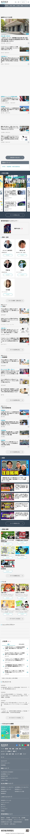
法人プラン (3, 806)
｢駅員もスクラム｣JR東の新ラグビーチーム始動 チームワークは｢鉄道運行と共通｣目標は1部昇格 (9, 443)
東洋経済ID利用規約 (18, 821)
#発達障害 (9, 166)
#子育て (4, 166)
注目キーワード (6, 162)
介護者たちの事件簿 (19, 592)
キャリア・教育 (18, 754)
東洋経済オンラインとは (6, 800)
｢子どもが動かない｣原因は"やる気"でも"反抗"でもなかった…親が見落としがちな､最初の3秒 (10, 310)
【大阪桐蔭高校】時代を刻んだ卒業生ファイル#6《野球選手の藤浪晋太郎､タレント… (15, 665)
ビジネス (3, 754)
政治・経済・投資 (10, 754)
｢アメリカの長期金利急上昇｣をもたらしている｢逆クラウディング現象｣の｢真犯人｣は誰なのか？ (10, 99)
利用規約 (3, 810)
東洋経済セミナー (18, 789)
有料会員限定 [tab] (21, 644)
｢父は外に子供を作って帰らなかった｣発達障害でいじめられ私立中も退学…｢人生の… (15, 653)
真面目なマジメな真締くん (21, 609)
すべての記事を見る (15, 349)
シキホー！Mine (4, 780)
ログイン (23, 2)
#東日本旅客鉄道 (16, 166)
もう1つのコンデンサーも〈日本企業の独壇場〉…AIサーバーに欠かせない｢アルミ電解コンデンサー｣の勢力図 (11, 204)
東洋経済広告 (3, 791)
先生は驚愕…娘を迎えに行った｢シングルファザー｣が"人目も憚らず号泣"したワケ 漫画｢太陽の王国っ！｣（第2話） (9, 331)
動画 (22, 5)
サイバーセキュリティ (5, 763)
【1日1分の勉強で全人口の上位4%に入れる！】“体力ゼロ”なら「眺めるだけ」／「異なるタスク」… (21, 505)
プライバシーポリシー (18, 819)
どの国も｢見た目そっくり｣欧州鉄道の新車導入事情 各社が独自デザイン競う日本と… (15, 647)
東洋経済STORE (4, 776)
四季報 (8, 751)
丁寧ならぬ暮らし (5, 609)
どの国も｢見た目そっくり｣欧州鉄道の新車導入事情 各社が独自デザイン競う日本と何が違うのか (10, 109)
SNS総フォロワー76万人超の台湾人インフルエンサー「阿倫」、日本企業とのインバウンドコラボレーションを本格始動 (14, 704)
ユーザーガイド (4, 808)
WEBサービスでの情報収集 (6, 819)
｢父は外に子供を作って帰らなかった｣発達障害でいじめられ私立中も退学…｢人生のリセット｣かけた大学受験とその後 (10, 372)
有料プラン (3, 804)
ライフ (24, 754)
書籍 (14, 751)
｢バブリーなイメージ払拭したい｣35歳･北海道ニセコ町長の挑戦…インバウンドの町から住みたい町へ (10, 48)
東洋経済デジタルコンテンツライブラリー (9, 778)
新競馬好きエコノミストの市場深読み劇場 (7, 541)
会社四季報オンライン (5, 774)
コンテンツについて (5, 802)
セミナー (3, 751)
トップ (2, 5)
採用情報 (8, 817)
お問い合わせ (12, 824)
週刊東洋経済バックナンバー (9, 220)
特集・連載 (12, 5)
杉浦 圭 (22, 270)
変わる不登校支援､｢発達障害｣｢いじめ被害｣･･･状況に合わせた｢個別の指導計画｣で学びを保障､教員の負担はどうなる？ (10, 390)
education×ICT (4, 760)
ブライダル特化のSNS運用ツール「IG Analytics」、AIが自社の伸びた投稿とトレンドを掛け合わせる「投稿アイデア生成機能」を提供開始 (14, 696)
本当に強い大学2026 (20, 555)
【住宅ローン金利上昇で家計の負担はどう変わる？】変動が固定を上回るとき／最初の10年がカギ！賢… (21, 496)
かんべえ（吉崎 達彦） (8, 250)
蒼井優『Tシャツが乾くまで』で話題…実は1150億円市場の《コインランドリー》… (14, 671)
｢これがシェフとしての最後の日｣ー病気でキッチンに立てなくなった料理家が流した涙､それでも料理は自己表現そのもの (10, 340)
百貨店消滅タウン (5, 555)
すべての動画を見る (15, 523)
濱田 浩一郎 (22, 250)
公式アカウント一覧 (16, 817)
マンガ (26, 5)
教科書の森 (3, 793)
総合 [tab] (8, 644)
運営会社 (3, 817)
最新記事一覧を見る (15, 157)
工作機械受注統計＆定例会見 (21, 540)
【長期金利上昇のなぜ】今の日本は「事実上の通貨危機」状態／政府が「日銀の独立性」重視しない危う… (21, 486)
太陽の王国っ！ (4, 592)
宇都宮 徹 (8, 270)
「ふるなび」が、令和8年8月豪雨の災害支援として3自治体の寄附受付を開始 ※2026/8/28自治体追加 (14, 711)
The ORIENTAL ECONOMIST (7, 772)
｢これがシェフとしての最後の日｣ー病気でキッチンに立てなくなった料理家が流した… (15, 659)
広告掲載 (23, 817)
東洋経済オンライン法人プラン (7, 787)
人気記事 (4, 641)
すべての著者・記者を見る (15, 300)
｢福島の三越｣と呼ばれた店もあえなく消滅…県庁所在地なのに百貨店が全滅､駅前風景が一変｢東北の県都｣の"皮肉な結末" (10, 60)
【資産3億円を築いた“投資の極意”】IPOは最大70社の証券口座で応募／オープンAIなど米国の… (21, 514)
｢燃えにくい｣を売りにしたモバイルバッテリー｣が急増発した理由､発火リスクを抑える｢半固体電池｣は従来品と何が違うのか (10, 138)
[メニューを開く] (28, 2)
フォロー (7, 255)
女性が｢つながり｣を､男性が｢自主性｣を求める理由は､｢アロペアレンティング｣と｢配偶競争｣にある (9, 320)
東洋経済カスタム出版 (19, 791)
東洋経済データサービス (6, 789)
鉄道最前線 (3, 568)
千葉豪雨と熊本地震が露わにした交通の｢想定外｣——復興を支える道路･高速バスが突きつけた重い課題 (10, 433)
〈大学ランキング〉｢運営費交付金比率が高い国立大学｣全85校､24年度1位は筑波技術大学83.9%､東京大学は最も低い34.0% (14, 39)
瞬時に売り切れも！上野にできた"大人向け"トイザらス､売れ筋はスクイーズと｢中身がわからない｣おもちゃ (10, 128)
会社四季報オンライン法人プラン (22, 787)
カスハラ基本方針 (4, 824)
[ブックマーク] (28, 43)
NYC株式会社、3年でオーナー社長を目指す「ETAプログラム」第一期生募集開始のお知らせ (14, 688)
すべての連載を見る (15, 575)
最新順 (6, 5)
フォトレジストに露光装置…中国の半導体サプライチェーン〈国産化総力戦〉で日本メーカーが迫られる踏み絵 (11, 193)
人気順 (18, 5)
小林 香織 (8, 289)
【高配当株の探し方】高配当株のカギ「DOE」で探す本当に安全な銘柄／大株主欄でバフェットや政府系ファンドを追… (14, 479)
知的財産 (26, 819)
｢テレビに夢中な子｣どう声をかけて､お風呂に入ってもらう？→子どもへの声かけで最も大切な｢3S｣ (10, 381)
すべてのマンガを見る (15, 618)
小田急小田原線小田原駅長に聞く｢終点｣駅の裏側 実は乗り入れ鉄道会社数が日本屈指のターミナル (10, 423)
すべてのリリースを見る (15, 717)
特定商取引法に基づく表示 (6, 821)
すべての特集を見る (15, 215)
